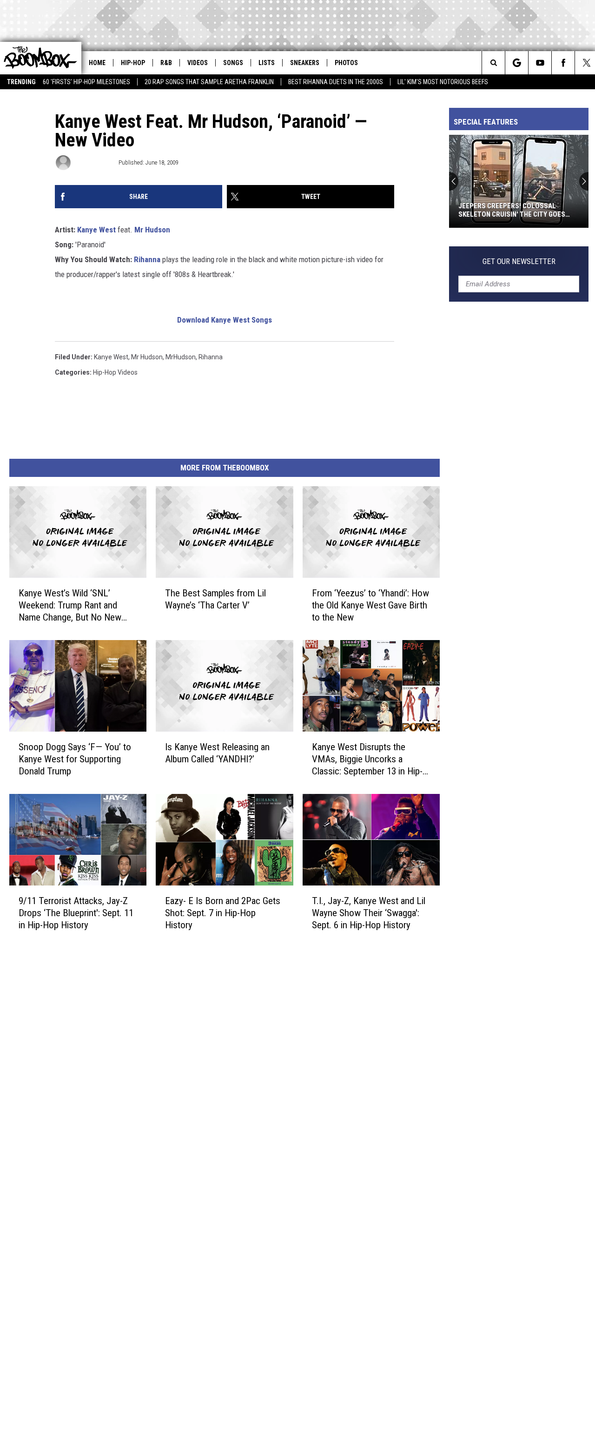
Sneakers (304, 62)
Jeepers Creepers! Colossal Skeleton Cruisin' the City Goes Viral (511, 210)
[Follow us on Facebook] (563, 62)
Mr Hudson (152, 229)
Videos (197, 62)
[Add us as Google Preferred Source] (516, 62)
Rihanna (147, 259)
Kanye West (96, 229)
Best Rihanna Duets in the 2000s (335, 82)
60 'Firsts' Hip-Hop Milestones (86, 82)
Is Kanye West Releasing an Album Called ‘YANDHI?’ (217, 753)
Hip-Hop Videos (115, 372)
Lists (266, 62)
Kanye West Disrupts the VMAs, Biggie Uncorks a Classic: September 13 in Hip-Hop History (367, 759)
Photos (346, 62)
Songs (233, 62)
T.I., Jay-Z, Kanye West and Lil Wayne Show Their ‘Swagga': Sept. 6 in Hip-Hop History (368, 913)
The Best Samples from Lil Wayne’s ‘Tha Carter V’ (215, 599)
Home (97, 62)
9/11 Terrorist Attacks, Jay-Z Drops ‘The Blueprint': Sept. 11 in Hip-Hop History (76, 913)
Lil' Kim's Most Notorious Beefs (442, 82)
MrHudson (180, 357)
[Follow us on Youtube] (540, 62)
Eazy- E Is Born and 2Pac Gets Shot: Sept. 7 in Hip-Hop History (222, 913)
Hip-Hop (133, 62)
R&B (166, 62)
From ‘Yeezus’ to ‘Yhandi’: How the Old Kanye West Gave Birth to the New (370, 605)
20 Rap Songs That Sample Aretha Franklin (209, 82)
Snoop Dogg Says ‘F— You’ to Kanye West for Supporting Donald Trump (75, 759)
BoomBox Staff (93, 162)
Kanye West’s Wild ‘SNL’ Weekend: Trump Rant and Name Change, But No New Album (70, 605)
